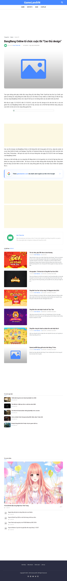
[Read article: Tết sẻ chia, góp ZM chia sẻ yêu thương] (15, 260)
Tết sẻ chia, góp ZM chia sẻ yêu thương (40, 252)
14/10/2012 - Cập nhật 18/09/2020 (31, 45)
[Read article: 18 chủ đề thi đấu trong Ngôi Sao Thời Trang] (33, 483)
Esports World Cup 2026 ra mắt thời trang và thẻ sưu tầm (22, 517)
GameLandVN (32, 2)
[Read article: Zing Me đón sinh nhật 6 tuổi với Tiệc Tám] (15, 317)
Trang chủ (6, 37)
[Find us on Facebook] (28, 576)
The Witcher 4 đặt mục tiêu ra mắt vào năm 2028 (23, 404)
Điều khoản (30, 564)
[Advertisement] (33, 23)
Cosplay (43, 7)
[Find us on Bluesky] (35, 576)
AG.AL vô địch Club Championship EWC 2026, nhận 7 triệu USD (27, 417)
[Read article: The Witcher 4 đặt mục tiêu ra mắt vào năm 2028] (7, 406)
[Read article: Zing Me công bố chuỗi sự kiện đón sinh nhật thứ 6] (15, 336)
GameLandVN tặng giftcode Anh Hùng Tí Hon (42, 347)
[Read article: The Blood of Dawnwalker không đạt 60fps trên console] (7, 412)
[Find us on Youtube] (33, 576)
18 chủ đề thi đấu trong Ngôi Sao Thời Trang (16, 505)
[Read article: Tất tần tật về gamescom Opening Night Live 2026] (7, 399)
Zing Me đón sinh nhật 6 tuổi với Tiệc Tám (41, 309)
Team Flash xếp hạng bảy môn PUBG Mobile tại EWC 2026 (22, 522)
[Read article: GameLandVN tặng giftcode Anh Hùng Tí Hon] (15, 355)
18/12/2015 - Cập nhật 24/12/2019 (49, 292)
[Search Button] (62, 2)
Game (22, 7)
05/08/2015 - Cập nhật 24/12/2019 (49, 311)
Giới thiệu (23, 564)
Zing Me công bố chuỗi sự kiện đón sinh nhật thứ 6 (44, 328)
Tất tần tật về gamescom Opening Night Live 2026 (23, 398)
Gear (36, 7)
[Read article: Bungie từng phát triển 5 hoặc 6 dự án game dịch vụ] (7, 425)
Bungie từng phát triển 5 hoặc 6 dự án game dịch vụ (24, 423)
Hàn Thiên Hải (16, 45)
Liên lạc (43, 564)
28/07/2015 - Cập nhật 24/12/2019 (49, 330)
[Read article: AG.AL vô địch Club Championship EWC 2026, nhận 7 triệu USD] (7, 418)
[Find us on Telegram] (30, 576)
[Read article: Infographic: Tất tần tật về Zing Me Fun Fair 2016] (15, 279)
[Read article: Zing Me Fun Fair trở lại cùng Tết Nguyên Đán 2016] (15, 298)
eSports (29, 7)
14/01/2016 (44, 254)
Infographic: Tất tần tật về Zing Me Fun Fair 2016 (43, 271)
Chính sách (37, 564)
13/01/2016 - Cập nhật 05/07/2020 (49, 273)
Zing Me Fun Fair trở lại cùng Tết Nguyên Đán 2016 (44, 290)
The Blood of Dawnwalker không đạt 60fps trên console (25, 410)
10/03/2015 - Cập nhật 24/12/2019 (49, 349)
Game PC (17, 37)
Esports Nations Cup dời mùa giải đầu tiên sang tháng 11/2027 (23, 527)
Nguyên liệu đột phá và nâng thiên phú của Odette (20, 512)
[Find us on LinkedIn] (37, 576)
